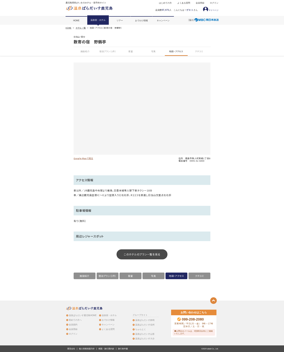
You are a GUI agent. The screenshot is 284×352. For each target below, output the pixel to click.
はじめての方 (165, 3)
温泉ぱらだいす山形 (144, 334)
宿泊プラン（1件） (107, 51)
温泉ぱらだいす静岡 (144, 320)
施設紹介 (85, 51)
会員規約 (73, 324)
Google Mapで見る (83, 158)
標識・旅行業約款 (106, 349)
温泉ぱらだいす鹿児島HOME (83, 315)
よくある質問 (183, 3)
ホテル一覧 (81, 27)
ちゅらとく (140, 329)
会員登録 (200, 3)
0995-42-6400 (197, 160)
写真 (153, 51)
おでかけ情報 (141, 20)
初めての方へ (75, 320)
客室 (130, 51)
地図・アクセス (176, 51)
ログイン (214, 3)
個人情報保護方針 (87, 349)
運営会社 (71, 349)
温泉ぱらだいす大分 (144, 338)
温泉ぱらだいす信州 (144, 324)
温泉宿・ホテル (98, 20)
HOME (76, 20)
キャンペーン (163, 20)
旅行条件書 (123, 349)
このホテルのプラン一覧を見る (142, 254)
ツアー (120, 20)
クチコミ (199, 51)
